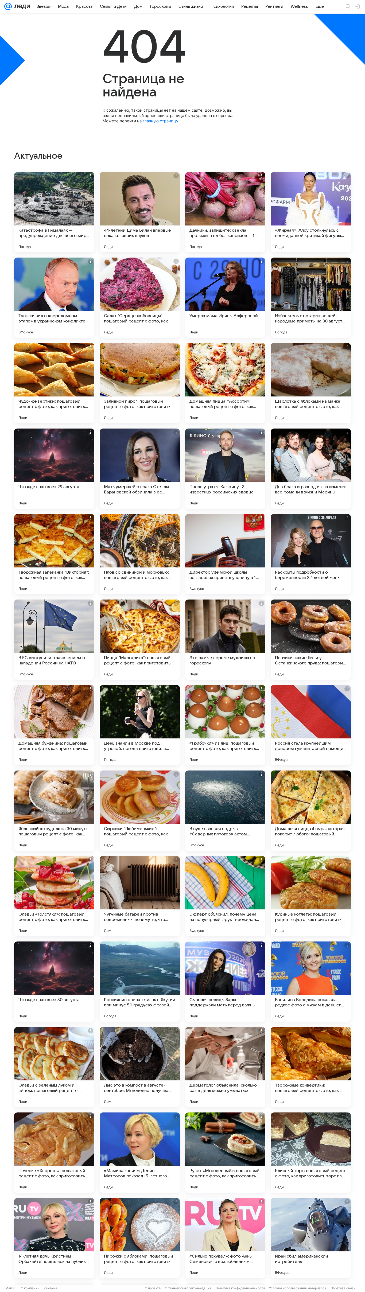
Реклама (50, 1288)
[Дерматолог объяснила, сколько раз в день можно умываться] (225, 1067)
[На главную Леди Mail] (21, 6)
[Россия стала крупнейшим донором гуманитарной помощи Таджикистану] (311, 725)
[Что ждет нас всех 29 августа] (54, 469)
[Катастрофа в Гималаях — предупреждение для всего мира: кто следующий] (54, 212)
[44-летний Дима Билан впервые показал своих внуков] (140, 212)
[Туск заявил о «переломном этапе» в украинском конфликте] (54, 298)
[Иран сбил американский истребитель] (311, 1238)
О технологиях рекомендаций (188, 1288)
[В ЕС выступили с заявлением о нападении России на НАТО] (54, 640)
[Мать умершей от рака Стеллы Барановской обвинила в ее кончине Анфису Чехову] (140, 469)
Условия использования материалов (297, 1288)
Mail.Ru (11, 1288)
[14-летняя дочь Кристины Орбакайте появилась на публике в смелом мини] (54, 1238)
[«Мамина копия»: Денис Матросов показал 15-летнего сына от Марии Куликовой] (140, 1152)
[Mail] (8, 6)
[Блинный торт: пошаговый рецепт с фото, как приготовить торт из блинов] (311, 1152)
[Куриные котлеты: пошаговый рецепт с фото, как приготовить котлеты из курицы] (311, 896)
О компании (30, 1288)
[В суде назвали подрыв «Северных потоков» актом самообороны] (225, 810)
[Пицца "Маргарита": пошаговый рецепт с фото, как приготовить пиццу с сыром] (140, 640)
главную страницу (160, 120)
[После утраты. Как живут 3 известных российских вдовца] (225, 469)
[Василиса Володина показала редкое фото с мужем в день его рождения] (311, 981)
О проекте (153, 1288)
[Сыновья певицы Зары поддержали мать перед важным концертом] (225, 981)
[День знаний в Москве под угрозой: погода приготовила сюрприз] (140, 725)
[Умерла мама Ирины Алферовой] (225, 298)
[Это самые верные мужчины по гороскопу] (225, 640)
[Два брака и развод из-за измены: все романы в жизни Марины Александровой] (311, 469)
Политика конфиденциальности (240, 1288)
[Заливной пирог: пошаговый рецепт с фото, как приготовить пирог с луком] (140, 383)
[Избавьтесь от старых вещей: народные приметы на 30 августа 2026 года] (311, 298)
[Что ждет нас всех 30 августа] (54, 981)
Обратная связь (343, 1288)
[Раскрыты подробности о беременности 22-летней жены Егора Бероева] (311, 554)
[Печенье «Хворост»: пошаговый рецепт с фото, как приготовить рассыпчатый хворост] (54, 1152)
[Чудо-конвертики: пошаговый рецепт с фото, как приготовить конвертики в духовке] (54, 383)
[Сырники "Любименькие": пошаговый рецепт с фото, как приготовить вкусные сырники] (140, 810)
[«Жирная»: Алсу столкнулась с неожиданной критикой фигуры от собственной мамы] (311, 212)
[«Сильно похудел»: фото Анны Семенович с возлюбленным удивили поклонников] (225, 1238)
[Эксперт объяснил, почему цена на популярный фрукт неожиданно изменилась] (225, 896)
